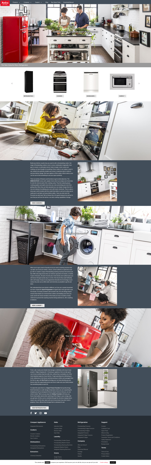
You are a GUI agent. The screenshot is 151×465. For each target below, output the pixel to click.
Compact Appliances (38, 422)
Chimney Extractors (35, 455)
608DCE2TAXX (34, 181)
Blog (47, 2)
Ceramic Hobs (58, 428)
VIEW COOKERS (37, 203)
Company (26, 2)
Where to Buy (105, 433)
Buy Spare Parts (55, 2)
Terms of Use (105, 451)
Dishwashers (59, 96)
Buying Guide (105, 444)
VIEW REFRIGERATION (39, 408)
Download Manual (68, 2)
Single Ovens (58, 457)
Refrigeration (83, 422)
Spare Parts (104, 430)
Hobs (56, 422)
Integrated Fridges (83, 437)
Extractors (122, 96)
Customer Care (105, 428)
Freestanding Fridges (84, 430)
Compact (90, 96)
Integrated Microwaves (36, 426)
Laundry (57, 436)
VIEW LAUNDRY (37, 305)
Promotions (104, 441)
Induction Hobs (58, 426)
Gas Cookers (34, 438)
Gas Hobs (57, 433)
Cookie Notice (105, 456)
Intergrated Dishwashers (37, 448)
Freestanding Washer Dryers (62, 442)
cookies (47, 462)
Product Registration (107, 435)
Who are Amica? (82, 445)
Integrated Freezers (83, 433)
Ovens (56, 453)
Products (15, 2)
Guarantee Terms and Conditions (110, 437)
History (80, 453)
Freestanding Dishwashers (37, 445)
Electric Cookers (35, 436)
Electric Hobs (58, 430)
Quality (80, 456)
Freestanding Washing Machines (63, 445)
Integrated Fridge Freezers (85, 435)
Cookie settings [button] (104, 462)
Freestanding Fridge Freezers (86, 428)
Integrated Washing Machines (62, 449)
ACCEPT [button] (113, 462)
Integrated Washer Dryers (61, 447)
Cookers (28, 96)
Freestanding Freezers (84, 426)
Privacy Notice (105, 453)
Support (37, 2)
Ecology (80, 451)
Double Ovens (58, 459)
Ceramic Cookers (35, 434)
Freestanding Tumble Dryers (62, 440)
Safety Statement (106, 439)
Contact (103, 426)
